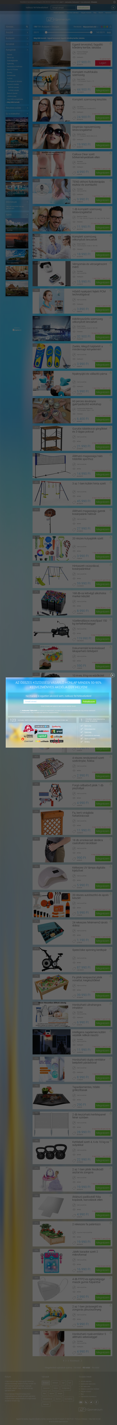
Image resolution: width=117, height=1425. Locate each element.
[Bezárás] (112, 675)
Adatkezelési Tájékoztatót (29, 710)
